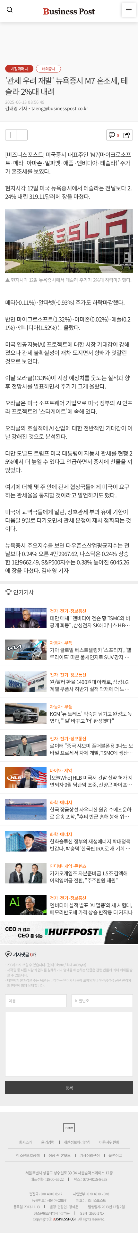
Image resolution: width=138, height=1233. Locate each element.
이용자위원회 (109, 1142)
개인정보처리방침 (77, 1142)
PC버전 (69, 1128)
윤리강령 (48, 1142)
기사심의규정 (89, 1155)
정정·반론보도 (59, 1155)
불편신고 (115, 1155)
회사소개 (25, 1142)
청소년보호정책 (27, 1155)
